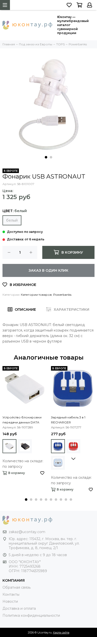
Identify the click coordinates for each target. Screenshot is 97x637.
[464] (25, 446)
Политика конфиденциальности (31, 615)
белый (12, 220)
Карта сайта (61, 632)
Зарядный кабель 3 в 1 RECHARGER (68, 419)
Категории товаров (36, 294)
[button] (46, 157)
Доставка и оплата (19, 608)
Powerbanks (62, 294)
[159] (9, 446)
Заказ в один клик (48, 270)
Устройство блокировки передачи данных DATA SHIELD (22, 420)
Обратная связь (16, 587)
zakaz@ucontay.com (27, 532)
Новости (10, 601)
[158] (73, 446)
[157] (58, 446)
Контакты (10, 594)
